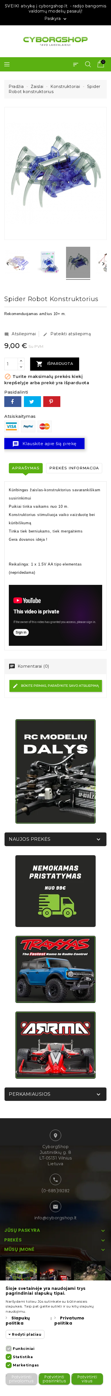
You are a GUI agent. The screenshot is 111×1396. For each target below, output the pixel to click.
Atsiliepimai (20, 333)
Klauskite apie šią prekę (44, 444)
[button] (75, 64)
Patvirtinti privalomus (21, 1379)
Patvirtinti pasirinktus (54, 1379)
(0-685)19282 (56, 1191)
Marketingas (26, 1365)
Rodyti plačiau (26, 1334)
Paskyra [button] (56, 19)
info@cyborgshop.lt (55, 1218)
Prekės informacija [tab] (74, 468)
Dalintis (12, 401)
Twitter (32, 401)
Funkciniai (23, 1348)
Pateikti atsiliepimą (67, 333)
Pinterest (51, 401)
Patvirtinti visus (87, 1379)
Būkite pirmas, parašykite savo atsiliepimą (59, 686)
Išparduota (54, 364)
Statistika (23, 1357)
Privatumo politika (69, 1320)
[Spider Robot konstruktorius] (17, 263)
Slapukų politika (18, 1320)
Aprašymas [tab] (26, 468)
